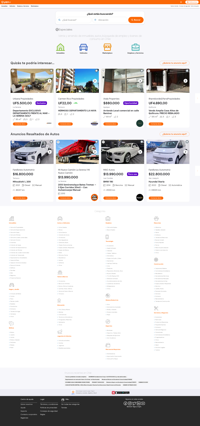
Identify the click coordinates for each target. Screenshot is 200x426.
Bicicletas (109, 330)
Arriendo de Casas (15, 245)
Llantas (61, 260)
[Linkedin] (138, 403)
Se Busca (61, 263)
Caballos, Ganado (160, 230)
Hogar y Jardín (14, 289)
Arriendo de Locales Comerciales (19, 252)
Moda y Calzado (15, 340)
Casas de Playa (14, 260)
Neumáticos (62, 258)
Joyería (12, 335)
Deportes (109, 326)
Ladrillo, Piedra (159, 288)
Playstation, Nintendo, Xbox (115, 271)
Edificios (12, 268)
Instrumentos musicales (114, 307)
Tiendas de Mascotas (161, 237)
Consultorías (159, 332)
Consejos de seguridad (184, 6)
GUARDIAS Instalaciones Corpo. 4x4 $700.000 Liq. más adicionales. (107, 376)
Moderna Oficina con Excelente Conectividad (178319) (117, 379)
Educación (61, 305)
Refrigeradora (111, 286)
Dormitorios (13, 306)
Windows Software (112, 278)
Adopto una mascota (161, 250)
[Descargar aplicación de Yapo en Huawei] (113, 392)
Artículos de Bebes (15, 294)
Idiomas (61, 312)
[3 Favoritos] (103, 71)
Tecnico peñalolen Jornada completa (75, 376)
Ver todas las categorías (70, 404)
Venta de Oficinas (15, 235)
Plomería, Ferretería (160, 291)
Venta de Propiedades (16, 227)
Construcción (158, 264)
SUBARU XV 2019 (143, 382)
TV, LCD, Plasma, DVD (113, 276)
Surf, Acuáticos (111, 338)
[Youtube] (143, 403)
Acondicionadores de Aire (114, 281)
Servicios (157, 294)
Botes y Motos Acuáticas (66, 286)
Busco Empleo (111, 230)
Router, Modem (111, 273)
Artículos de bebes (64, 340)
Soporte (24, 411)
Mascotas (157, 223)
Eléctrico (157, 286)
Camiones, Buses (63, 242)
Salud (156, 345)
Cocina (12, 296)
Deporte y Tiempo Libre (114, 333)
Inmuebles (4, 6)
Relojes (12, 345)
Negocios (13, 275)
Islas (11, 273)
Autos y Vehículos (63, 223)
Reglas (42, 414)
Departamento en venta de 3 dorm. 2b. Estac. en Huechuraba (82, 379)
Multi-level (158, 319)
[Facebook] (125, 403)
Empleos (109, 223)
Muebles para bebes (64, 348)
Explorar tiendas (174, 6)
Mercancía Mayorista (113, 349)
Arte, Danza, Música (64, 309)
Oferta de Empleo (112, 227)
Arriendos (13, 242)
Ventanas (13, 314)
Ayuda (23, 408)
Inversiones (158, 317)
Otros (12, 316)
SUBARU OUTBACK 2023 (129, 385)
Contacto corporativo (29, 414)
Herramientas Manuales (162, 278)
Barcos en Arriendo (64, 283)
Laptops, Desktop (112, 263)
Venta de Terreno (15, 240)
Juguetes (61, 345)
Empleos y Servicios (23, 6)
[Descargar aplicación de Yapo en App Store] (118, 393)
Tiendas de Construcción (162, 301)
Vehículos (12, 6)
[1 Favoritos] (58, 71)
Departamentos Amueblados (18, 258)
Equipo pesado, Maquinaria (66, 247)
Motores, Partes (63, 255)
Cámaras (109, 251)
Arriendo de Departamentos (18, 247)
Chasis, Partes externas (65, 245)
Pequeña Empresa (160, 325)
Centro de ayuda (195, 6)
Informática (110, 256)
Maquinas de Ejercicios (113, 335)
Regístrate (24, 418)
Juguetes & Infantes (64, 336)
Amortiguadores (63, 240)
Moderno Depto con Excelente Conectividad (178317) (121, 382)
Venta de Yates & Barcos (66, 291)
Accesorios (62, 237)
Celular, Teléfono (111, 253)
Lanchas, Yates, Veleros (65, 288)
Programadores (159, 337)
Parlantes (109, 268)
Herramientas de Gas (161, 281)
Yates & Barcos (62, 277)
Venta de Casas (14, 232)
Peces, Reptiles (159, 242)
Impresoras (110, 261)
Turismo (157, 350)
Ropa (11, 347)
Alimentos (158, 227)
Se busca (13, 309)
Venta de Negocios (160, 330)
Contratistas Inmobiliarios (162, 271)
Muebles (12, 304)
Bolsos (12, 332)
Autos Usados (63, 227)
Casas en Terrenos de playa (18, 263)
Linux (108, 266)
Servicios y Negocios (161, 313)
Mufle (60, 252)
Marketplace (34, 6)
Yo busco (61, 294)
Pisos (11, 299)
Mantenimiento (159, 299)
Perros (157, 245)
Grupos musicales (112, 312)
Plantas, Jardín (14, 301)
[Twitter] (134, 403)
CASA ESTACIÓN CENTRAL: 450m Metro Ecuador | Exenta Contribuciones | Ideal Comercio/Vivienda (93, 385)
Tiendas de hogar (15, 311)
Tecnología (109, 241)
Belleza (11, 328)
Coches (61, 343)
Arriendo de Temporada (17, 255)
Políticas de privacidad (48, 408)
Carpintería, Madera (161, 268)
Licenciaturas (62, 314)
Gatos (157, 232)
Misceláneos (158, 273)
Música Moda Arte (112, 300)
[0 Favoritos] (12, 71)
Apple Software (111, 248)
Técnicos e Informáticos (65, 317)
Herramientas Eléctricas (162, 276)
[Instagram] (130, 403)
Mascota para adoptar (161, 247)
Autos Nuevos (63, 232)
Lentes (12, 337)
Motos (60, 230)
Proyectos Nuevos (15, 278)
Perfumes (13, 342)
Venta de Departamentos (17, 230)
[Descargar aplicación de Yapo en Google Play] (125, 393)
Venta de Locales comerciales (18, 237)
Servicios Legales (160, 347)
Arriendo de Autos (64, 235)
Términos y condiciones (49, 404)
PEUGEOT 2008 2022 (98, 382)
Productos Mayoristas (161, 322)
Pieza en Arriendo (15, 265)
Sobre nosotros (26, 404)
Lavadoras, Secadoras (113, 283)
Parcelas (12, 270)
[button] (50, 81)
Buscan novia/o (159, 240)
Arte (108, 304)
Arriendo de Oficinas (16, 250)
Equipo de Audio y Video (114, 258)
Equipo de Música (64, 250)
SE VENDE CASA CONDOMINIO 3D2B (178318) (77, 382)
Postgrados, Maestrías (65, 319)
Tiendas (64, 408)
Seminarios (62, 322)
